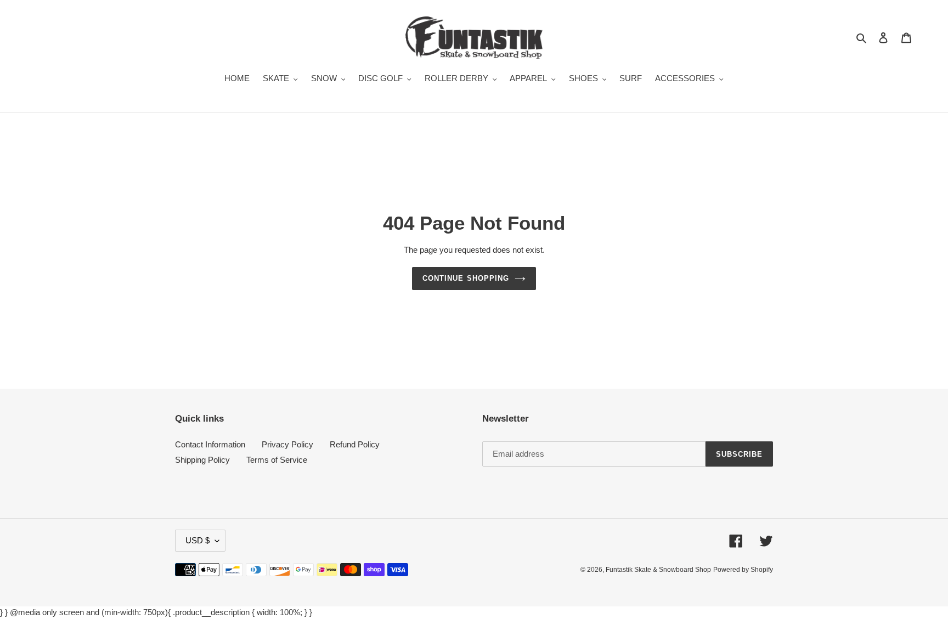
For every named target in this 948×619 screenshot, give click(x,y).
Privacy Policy (287, 444)
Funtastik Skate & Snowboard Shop (658, 569)
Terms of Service (276, 459)
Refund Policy (355, 444)
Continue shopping (465, 278)
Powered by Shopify (743, 569)
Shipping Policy (202, 459)
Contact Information (210, 444)
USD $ (197, 540)
